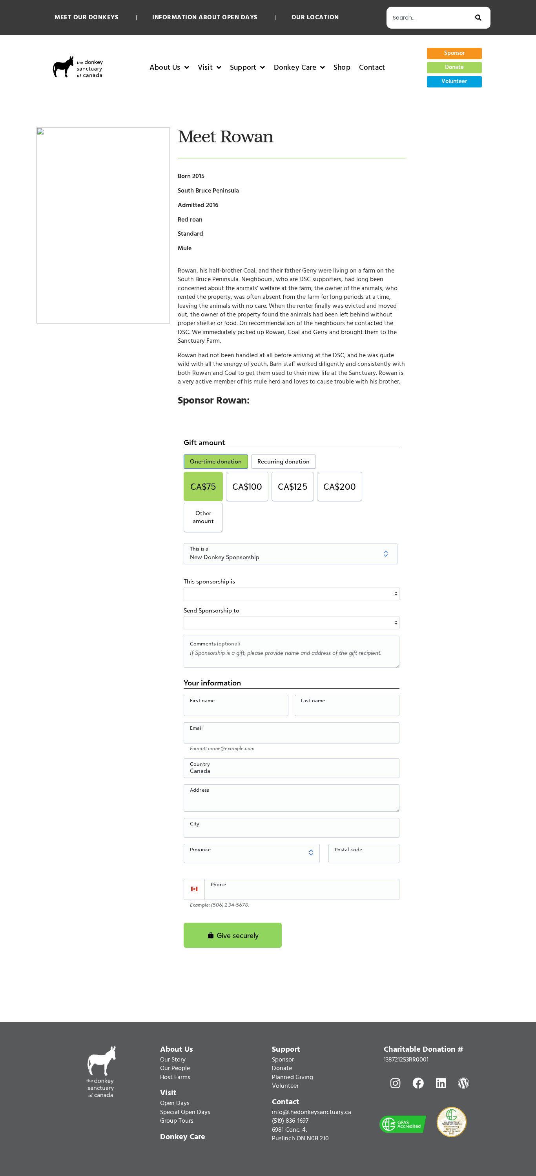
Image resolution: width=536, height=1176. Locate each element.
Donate (282, 1068)
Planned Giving (292, 1077)
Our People (175, 1068)
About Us (164, 68)
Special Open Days (185, 1112)
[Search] (482, 18)
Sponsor (283, 1060)
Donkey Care (295, 68)
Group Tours (176, 1121)
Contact (372, 68)
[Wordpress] (463, 1083)
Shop (342, 68)
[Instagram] (395, 1083)
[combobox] (431, 18)
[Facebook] (418, 1083)
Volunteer (285, 1086)
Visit (205, 68)
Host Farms (175, 1077)
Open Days (175, 1103)
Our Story (173, 1060)
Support (243, 68)
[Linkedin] (440, 1083)
